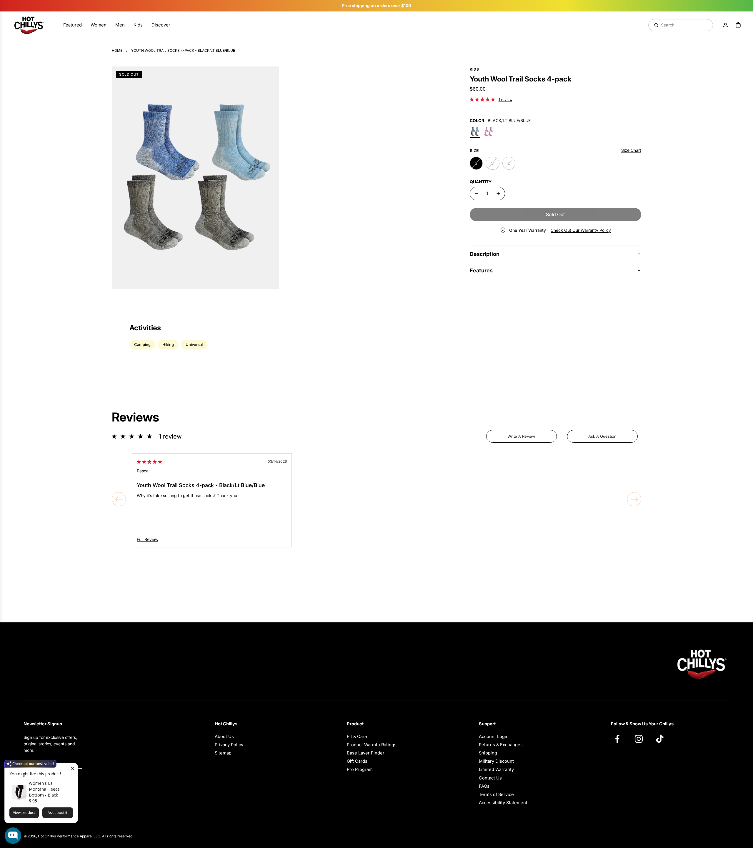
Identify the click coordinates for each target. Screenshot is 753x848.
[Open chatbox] (13, 835)
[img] (149, 461)
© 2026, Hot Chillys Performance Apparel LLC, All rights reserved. (78, 836)
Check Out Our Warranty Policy (581, 230)
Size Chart (631, 150)
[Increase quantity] (498, 193)
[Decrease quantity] (476, 193)
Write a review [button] (521, 436)
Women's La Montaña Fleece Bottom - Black (44, 789)
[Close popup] (72, 768)
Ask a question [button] (602, 436)
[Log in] (725, 25)
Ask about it (57, 812)
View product (24, 812)
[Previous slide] (119, 499)
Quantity (481, 181)
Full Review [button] (147, 539)
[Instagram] (641, 738)
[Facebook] (620, 738)
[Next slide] (634, 499)
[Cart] (738, 25)
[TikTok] (663, 738)
